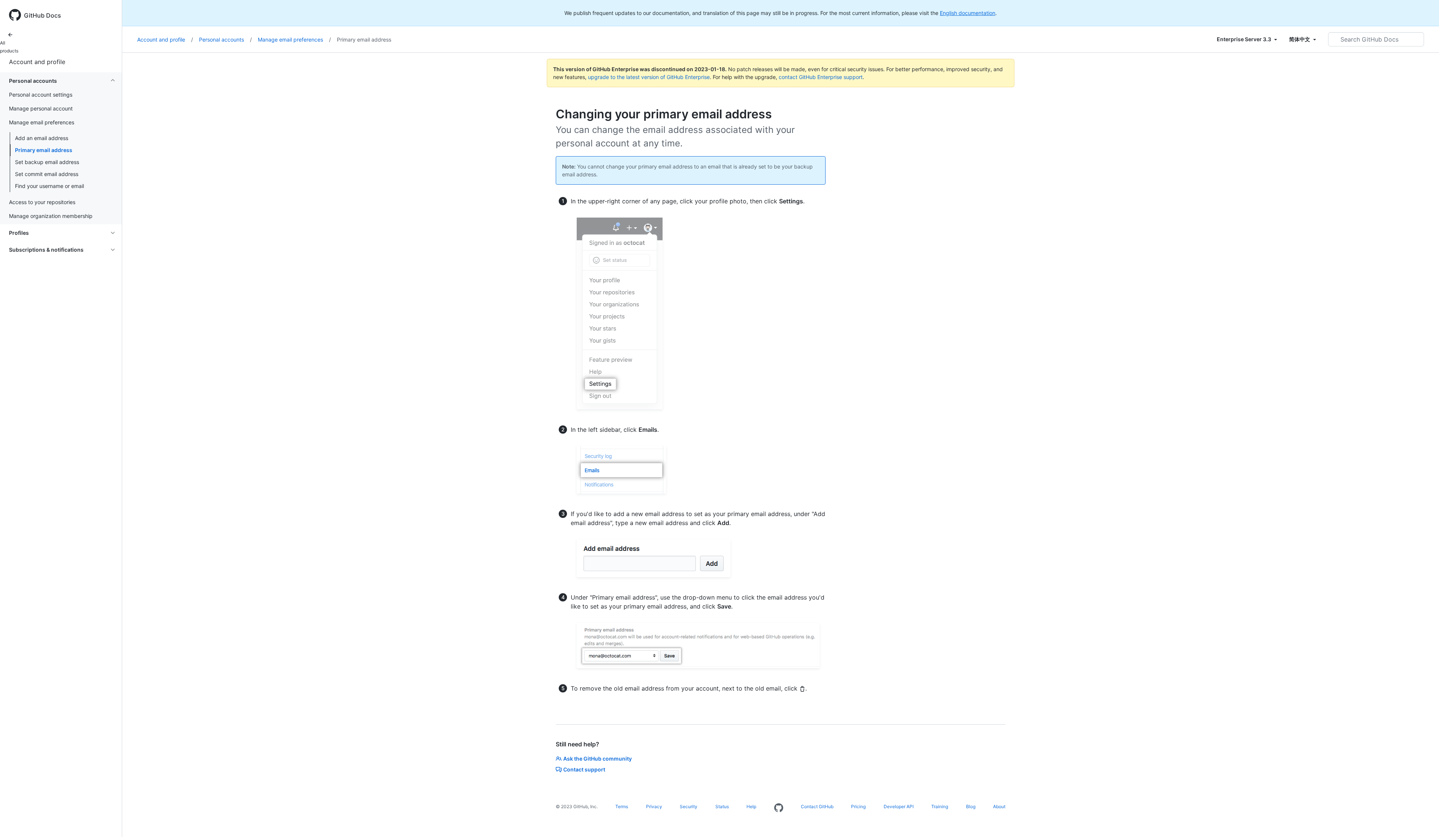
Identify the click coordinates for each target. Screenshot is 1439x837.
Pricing (858, 806)
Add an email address (41, 138)
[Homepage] (778, 808)
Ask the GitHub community (597, 758)
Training (939, 806)
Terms (621, 806)
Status (722, 806)
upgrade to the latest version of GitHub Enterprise (649, 77)
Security (688, 806)
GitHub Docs (42, 15)
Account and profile (37, 62)
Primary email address (43, 150)
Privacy (654, 806)
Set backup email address (47, 162)
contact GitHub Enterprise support (821, 77)
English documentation (967, 13)
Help (751, 806)
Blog (970, 806)
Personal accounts (225, 39)
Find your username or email (49, 186)
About (999, 806)
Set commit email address (46, 174)
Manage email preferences (294, 39)
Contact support (584, 769)
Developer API (899, 806)
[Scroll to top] (1422, 820)
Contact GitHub (817, 806)
